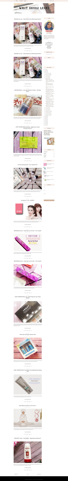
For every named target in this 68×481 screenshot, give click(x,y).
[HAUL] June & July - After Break (50, 171)
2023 (46, 125)
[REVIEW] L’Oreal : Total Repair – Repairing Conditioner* (27, 438)
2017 (46, 117)
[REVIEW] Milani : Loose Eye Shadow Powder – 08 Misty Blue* (27, 90)
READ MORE (49, 48)
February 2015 (48, 74)
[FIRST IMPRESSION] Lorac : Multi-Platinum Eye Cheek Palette (28, 297)
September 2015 (48, 111)
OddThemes (30, 479)
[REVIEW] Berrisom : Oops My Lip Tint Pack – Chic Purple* (27, 230)
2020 (46, 121)
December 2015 (48, 115)
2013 (46, 69)
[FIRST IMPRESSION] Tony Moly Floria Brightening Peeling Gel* (28, 370)
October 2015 (48, 112)
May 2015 (47, 78)
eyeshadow (27, 88)
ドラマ (27, 404)
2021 (46, 122)
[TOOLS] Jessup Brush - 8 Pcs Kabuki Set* (28, 164)
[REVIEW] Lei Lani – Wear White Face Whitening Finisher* (27, 19)
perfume (45, 155)
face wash (27, 125)
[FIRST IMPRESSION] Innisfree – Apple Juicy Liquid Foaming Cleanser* (28, 127)
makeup (45, 153)
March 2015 (47, 75)
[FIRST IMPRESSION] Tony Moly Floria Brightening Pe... (49, 84)
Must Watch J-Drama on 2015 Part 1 (27, 405)
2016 (46, 116)
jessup (28, 163)
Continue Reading (28, 48)
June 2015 (47, 107)
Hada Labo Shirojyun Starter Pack (28, 334)
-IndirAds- (27, 17)
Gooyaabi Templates (40, 479)
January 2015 (48, 73)
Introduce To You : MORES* (27, 200)
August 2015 (48, 110)
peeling (28, 368)
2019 (46, 120)
